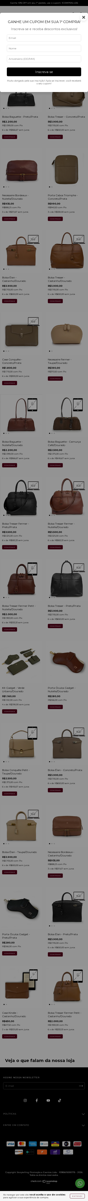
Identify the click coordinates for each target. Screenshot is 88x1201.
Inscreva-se (44, 72)
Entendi (77, 1196)
